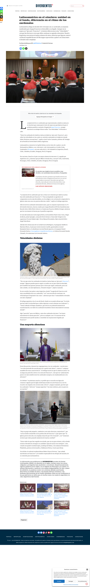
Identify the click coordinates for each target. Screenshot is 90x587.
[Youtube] (49, 532)
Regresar (24, 520)
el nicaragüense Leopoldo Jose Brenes (41, 231)
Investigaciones (28, 536)
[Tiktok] (46, 532)
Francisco (65, 281)
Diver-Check (50, 536)
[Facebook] (1, 8)
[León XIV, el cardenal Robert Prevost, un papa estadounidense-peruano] (28, 488)
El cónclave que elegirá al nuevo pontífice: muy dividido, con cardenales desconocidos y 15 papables (61, 496)
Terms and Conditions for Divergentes (70, 584)
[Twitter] (41, 532)
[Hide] (0, 22)
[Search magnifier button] (83, 6)
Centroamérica (40, 536)
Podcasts (70, 536)
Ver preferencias (82, 581)
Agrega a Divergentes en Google (44, 116)
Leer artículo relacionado (44, 186)
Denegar (71, 581)
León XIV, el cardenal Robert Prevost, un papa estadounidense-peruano (27, 494)
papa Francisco (55, 127)
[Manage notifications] (87, 584)
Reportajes (17, 536)
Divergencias (61, 536)
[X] (1, 16)
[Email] (1, 14)
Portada (8, 536)
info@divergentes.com (69, 542)
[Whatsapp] (1, 11)
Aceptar (59, 581)
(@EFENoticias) (37, 43)
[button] (87, 569)
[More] (1, 19)
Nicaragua (31, 149)
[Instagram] (44, 532)
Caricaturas (79, 536)
